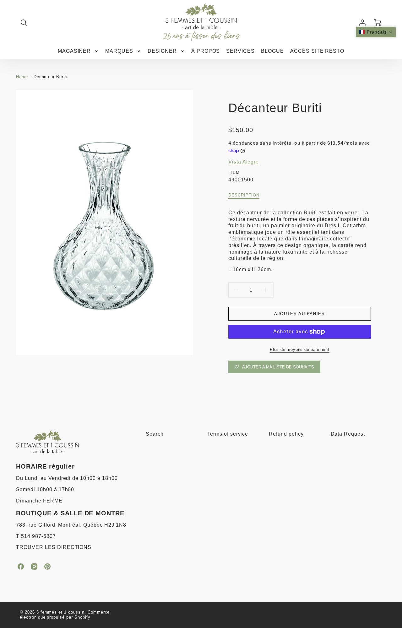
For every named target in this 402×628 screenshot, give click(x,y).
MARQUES (119, 51)
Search (155, 434)
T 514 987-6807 (36, 536)
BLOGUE (272, 51)
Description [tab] (244, 195)
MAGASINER (74, 51)
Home (22, 76)
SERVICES (240, 51)
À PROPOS (205, 51)
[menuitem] (78, 51)
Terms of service (227, 434)
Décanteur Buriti (51, 76)
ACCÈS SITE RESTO (317, 51)
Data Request (348, 434)
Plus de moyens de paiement (299, 349)
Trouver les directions (53, 547)
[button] (376, 32)
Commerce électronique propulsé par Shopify (65, 615)
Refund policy (286, 434)
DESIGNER (162, 51)
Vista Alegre (243, 161)
